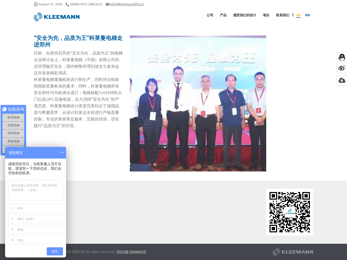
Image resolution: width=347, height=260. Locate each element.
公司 (210, 15)
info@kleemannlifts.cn (127, 4)
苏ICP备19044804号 (131, 251)
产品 (223, 15)
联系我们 (282, 15)
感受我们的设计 (244, 15)
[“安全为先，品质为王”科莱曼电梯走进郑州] (198, 103)
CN (298, 15)
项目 (266, 15)
